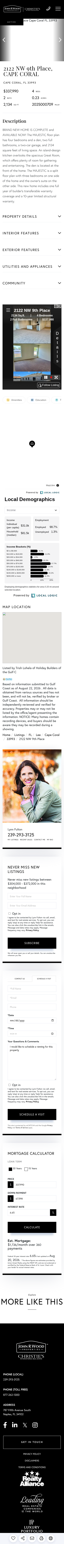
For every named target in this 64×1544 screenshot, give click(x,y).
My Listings (13, 840)
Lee (38, 735)
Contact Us (20, 979)
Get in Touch (32, 1442)
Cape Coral (52, 735)
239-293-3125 (48, 8)
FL (30, 735)
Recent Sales (26, 840)
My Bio (50, 840)
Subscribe (32, 943)
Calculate (32, 1227)
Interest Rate (16, 1206)
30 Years (17, 1168)
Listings (19, 735)
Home (6, 735)
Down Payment (17, 1192)
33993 (11, 739)
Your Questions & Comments (23, 1041)
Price (11, 1178)
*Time (11, 1028)
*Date (11, 1015)
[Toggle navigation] (58, 8)
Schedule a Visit (44, 979)
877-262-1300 (11, 1395)
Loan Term (15, 1161)
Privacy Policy (32, 930)
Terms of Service (22, 1128)
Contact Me (39, 840)
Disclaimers (32, 1460)
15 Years (33, 1168)
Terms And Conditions (32, 1467)
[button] (5, 40)
